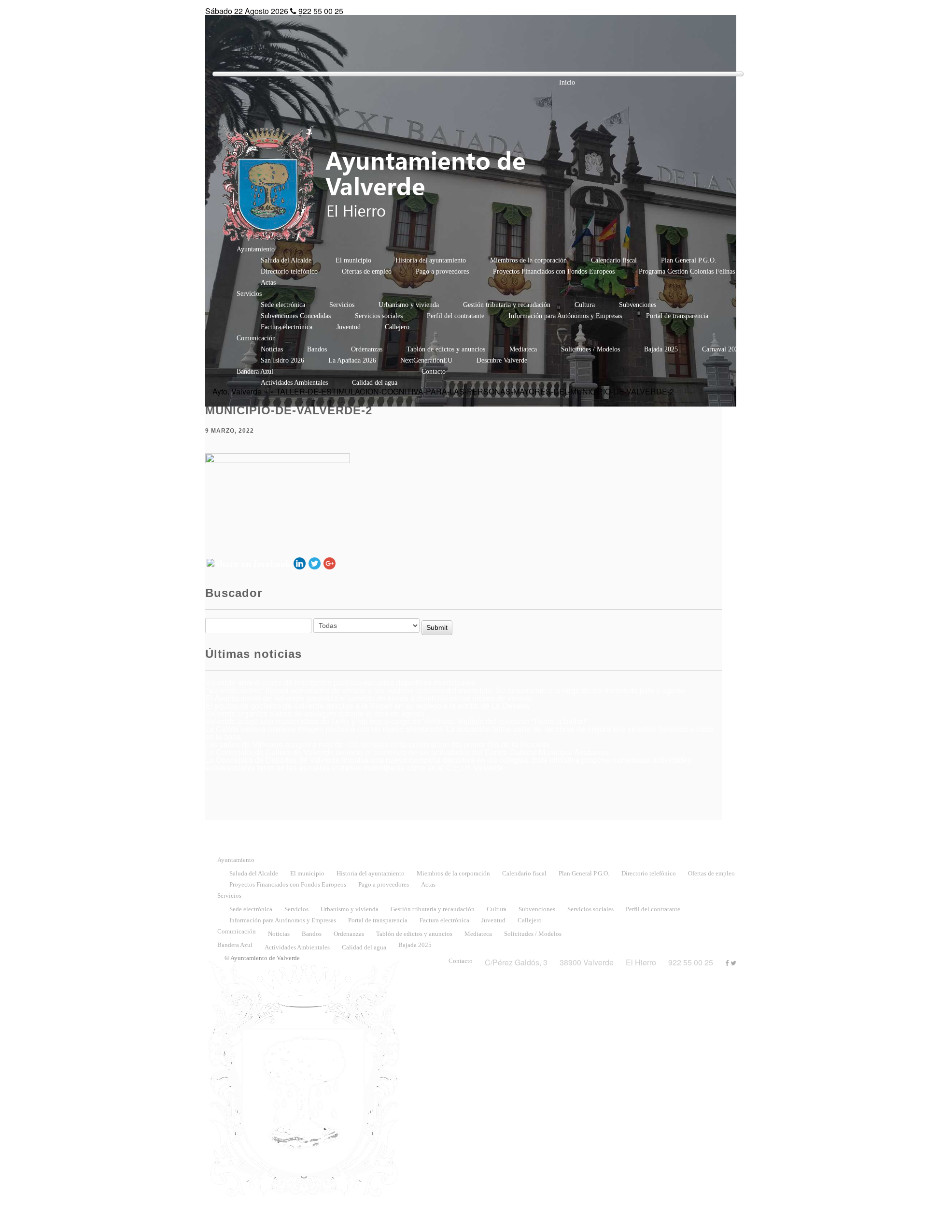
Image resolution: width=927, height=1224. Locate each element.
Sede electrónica (283, 304)
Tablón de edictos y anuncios (446, 349)
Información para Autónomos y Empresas (565, 316)
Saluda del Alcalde (286, 260)
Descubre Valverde (502, 360)
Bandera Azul (255, 371)
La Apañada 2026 (352, 360)
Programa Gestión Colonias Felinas (687, 271)
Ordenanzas (366, 349)
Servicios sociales (379, 316)
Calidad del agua (374, 382)
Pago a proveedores (442, 271)
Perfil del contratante (455, 316)
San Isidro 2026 (282, 360)
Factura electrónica (286, 327)
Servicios (249, 293)
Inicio (567, 82)
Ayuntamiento (256, 249)
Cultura (585, 304)
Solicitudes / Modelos (590, 349)
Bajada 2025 (661, 349)
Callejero (397, 327)
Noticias (272, 349)
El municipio (353, 260)
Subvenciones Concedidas (296, 316)
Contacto (433, 371)
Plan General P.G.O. (688, 260)
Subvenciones (637, 304)
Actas (268, 282)
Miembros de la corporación (528, 260)
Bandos (317, 349)
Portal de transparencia (677, 316)
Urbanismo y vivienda (409, 304)
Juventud (349, 327)
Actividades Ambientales (294, 382)
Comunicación (256, 338)
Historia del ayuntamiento (430, 260)
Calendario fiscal (614, 260)
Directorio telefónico (289, 271)
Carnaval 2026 (722, 349)
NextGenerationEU (426, 360)
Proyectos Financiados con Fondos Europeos (554, 271)
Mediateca (523, 349)
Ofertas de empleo (367, 271)
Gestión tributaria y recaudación (506, 304)
